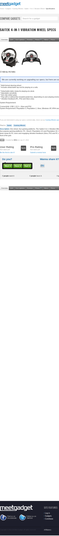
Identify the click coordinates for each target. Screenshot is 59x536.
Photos (38, 39)
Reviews (30, 39)
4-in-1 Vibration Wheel (37, 8)
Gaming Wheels (17, 8)
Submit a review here (38, 152)
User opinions (20, 39)
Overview (4, 39)
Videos (46, 39)
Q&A (11, 39)
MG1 (15, 140)
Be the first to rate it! (7, 152)
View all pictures (8, 72)
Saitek (26, 8)
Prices (53, 39)
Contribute (49, 519)
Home (2, 8)
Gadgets (8, 8)
